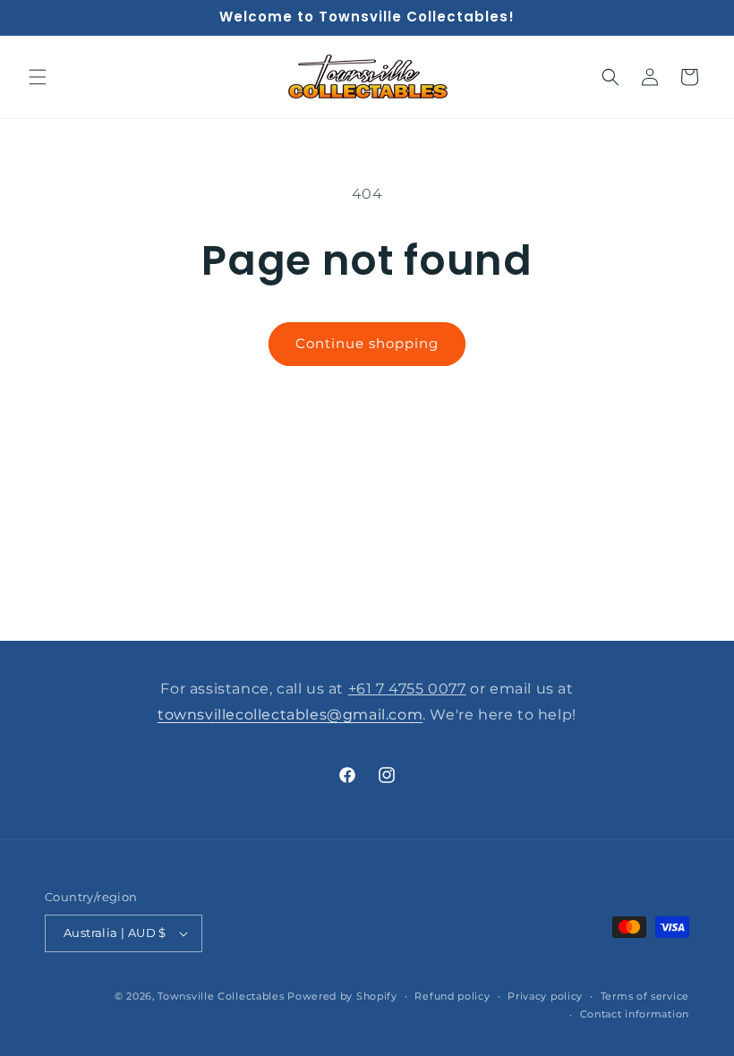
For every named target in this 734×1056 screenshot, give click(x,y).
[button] (37, 77)
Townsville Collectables (221, 996)
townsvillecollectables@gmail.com (290, 714)
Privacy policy (545, 996)
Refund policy (452, 996)
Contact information (634, 1014)
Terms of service (645, 996)
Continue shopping (367, 343)
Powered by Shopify (342, 996)
